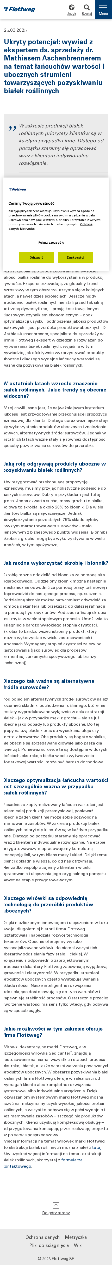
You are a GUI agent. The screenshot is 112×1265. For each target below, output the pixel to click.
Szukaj (87, 13)
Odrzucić (36, 257)
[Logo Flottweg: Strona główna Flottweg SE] (19, 10)
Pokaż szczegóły (52, 242)
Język (71, 13)
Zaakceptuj (75, 257)
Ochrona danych (43, 1237)
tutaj (97, 1147)
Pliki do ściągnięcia (49, 1245)
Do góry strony (56, 1212)
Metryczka (76, 1237)
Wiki (78, 1245)
